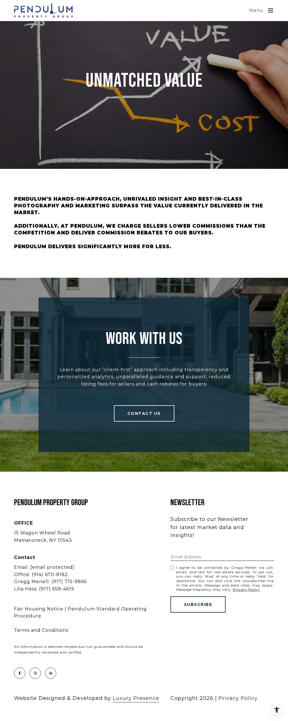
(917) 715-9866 (69, 581)
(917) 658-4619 (56, 589)
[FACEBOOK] (19, 673)
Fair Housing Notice (38, 609)
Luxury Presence (136, 698)
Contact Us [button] (144, 413)
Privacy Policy (246, 589)
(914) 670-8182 (50, 574)
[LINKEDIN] (50, 673)
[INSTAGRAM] (35, 673)
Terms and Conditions (41, 630)
